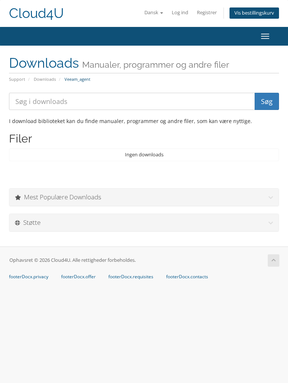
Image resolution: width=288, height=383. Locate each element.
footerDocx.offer (78, 276)
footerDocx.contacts (187, 276)
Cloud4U (36, 13)
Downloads (45, 79)
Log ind (180, 12)
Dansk (151, 12)
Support (17, 79)
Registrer (207, 12)
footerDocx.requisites (130, 276)
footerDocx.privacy (28, 276)
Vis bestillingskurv (254, 13)
